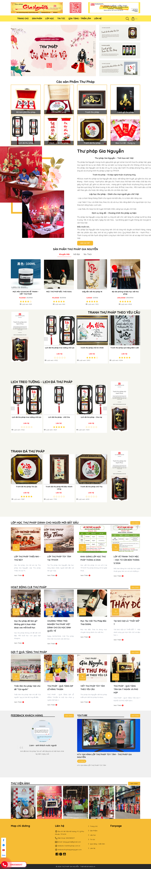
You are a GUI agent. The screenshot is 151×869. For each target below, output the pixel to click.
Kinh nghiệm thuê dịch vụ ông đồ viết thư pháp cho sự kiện (59, 624)
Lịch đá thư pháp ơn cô (56, 417)
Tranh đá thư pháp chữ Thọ (27, 487)
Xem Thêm (18, 576)
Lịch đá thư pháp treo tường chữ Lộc (89, 417)
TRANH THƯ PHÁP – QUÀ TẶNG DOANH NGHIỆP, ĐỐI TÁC (93, 689)
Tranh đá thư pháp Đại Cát (59, 487)
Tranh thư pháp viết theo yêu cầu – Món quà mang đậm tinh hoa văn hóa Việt (126, 689)
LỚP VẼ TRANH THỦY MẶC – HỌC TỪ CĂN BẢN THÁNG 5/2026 (27, 559)
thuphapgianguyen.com (73, 850)
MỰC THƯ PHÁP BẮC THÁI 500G (59, 292)
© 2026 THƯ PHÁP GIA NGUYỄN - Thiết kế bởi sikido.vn (75, 866)
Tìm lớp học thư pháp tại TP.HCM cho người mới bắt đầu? (126, 624)
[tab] (64, 254)
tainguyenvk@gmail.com (72, 842)
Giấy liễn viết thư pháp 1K (92, 292)
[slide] (53, 50)
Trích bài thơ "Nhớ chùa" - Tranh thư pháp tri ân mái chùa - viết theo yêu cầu (84, 350)
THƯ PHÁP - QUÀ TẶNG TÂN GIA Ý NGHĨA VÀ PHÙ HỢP (26, 689)
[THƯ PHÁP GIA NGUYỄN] (37, 8)
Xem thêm (135, 523)
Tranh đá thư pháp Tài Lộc (92, 487)
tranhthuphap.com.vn (72, 846)
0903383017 (16, 864)
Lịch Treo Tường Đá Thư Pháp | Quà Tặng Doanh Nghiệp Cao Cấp (58, 689)
